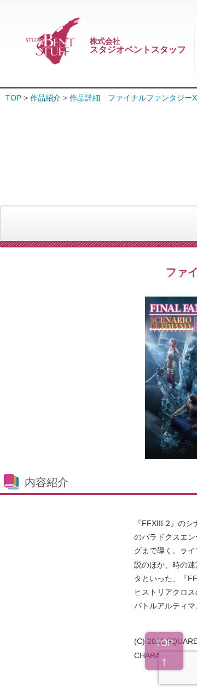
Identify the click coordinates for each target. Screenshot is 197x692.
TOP (13, 97)
